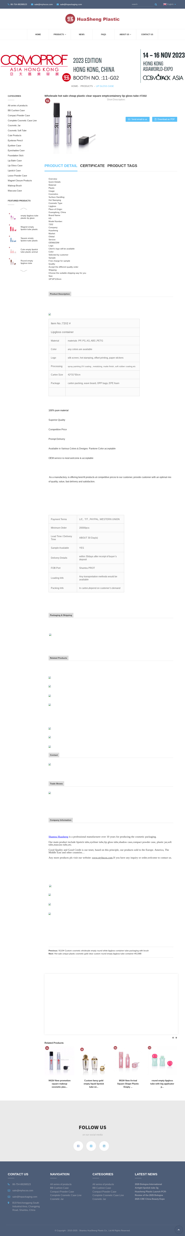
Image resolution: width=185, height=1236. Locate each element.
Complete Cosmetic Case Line (22, 120)
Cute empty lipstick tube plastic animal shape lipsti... (29, 250)
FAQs (103, 34)
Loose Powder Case (17, 176)
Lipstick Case (14, 170)
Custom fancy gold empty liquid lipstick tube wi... (94, 1083)
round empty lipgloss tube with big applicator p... (162, 1083)
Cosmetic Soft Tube (17, 130)
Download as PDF (166, 119)
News (82, 34)
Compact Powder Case (19, 115)
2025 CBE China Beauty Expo (150, 1199)
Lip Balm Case (15, 160)
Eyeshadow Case (16, 150)
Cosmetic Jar (14, 125)
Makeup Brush (15, 185)
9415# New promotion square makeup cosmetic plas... (60, 1083)
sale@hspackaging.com (71, 4)
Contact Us (147, 34)
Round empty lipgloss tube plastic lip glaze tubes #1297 (28, 262)
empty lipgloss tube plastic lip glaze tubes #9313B (29, 216)
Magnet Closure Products (20, 180)
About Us (124, 34)
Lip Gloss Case (105, 86)
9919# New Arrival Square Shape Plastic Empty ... (128, 1083)
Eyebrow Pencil (15, 140)
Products (59, 34)
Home (38, 34)
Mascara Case (15, 191)
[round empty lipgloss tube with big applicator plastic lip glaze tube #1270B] (162, 1060)
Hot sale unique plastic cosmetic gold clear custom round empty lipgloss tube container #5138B (97, 953)
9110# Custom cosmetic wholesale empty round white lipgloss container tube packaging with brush (104, 950)
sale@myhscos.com (43, 4)
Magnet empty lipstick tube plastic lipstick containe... (29, 228)
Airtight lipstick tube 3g (146, 1188)
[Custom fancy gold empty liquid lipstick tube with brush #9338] (94, 1060)
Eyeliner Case (14, 145)
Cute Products (14, 135)
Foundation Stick (16, 155)
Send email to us (139, 119)
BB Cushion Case (16, 110)
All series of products (18, 105)
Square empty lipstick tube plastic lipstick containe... (29, 239)
